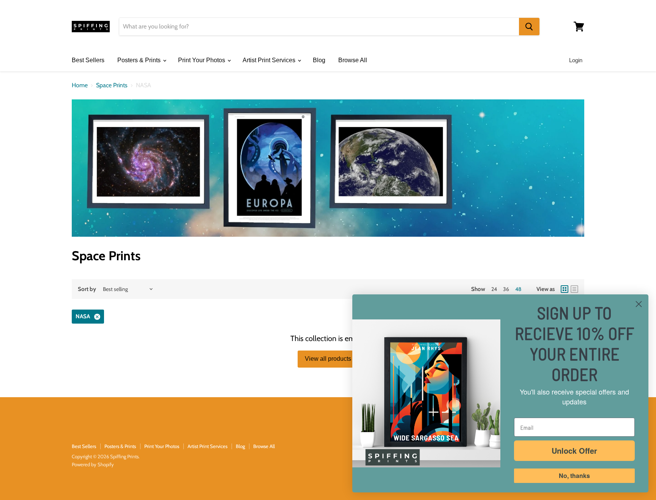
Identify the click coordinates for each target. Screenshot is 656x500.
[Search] (529, 26)
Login (575, 60)
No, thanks (574, 475)
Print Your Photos (202, 60)
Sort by (87, 289)
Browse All (352, 60)
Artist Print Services (270, 60)
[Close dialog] (638, 304)
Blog (319, 60)
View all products (328, 358)
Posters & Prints (139, 60)
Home (80, 85)
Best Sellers (88, 60)
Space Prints (112, 85)
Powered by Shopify (93, 464)
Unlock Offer (574, 450)
